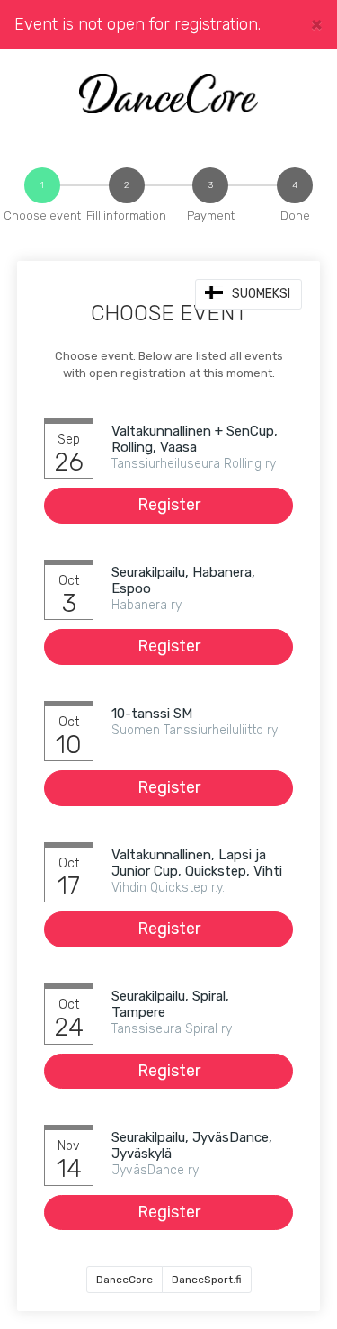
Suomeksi (261, 293)
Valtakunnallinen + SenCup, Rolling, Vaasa (194, 439)
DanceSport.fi (207, 1279)
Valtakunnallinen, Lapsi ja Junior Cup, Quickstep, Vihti (196, 863)
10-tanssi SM (151, 713)
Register (168, 505)
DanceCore (124, 1279)
